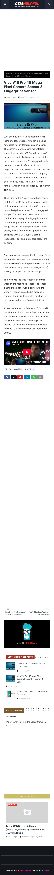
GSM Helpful (11, 97)
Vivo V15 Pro (29, 369)
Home (8, 73)
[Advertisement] (27, 39)
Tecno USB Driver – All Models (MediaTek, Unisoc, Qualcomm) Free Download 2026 (25, 829)
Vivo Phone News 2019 (19, 73)
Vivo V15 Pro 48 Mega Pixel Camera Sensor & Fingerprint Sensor (30, 679)
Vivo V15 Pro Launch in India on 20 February (32, 692)
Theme (46, 870)
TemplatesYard (25, 870)
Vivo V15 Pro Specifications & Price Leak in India (32, 665)
